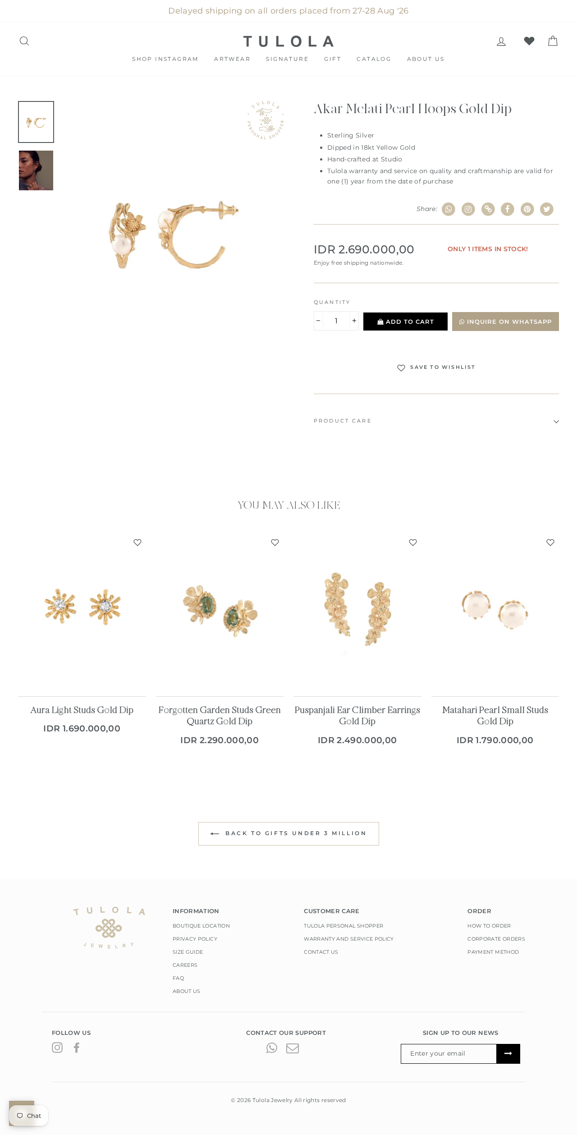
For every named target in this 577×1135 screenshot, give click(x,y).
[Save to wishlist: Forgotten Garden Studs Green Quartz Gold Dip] (275, 542)
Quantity (332, 302)
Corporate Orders (496, 939)
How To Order (489, 926)
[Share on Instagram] (468, 209)
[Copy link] (488, 209)
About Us (426, 58)
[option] (172, 231)
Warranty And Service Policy (349, 939)
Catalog (374, 58)
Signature (287, 58)
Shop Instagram (165, 58)
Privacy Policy (195, 939)
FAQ (178, 978)
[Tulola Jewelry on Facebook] (76, 1047)
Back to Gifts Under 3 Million (295, 833)
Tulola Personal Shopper (343, 926)
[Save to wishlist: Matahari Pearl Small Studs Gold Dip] (550, 542)
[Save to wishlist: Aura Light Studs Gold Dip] (137, 542)
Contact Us (321, 952)
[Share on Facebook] (508, 209)
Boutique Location (201, 926)
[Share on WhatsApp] (449, 209)
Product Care (343, 421)
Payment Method (493, 952)
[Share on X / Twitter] (547, 209)
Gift (332, 58)
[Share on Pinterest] (528, 209)
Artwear (232, 58)
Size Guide (188, 952)
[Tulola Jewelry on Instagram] (57, 1047)
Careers (185, 965)
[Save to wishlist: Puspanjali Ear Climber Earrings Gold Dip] (412, 542)
